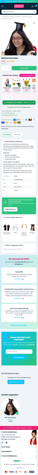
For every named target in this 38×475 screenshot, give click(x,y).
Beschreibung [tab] (6, 134)
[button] (9, 68)
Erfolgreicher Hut (6, 18)
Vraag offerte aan (10, 209)
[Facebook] (6, 442)
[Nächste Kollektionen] (4, 237)
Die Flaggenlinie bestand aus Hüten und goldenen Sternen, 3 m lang (16, 88)
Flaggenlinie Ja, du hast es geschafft (26, 88)
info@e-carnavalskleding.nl (13, 437)
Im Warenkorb (24, 68)
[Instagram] (2, 442)
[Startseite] (2, 16)
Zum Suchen (35, 12)
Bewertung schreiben (16, 382)
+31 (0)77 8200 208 (9, 434)
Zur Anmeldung (19, 357)
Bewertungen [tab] (17, 134)
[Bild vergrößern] (34, 22)
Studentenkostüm (27, 16)
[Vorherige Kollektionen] (4, 220)
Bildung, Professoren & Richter (12, 16)
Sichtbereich (2, 6)
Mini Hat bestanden (10, 417)
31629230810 (11, 439)
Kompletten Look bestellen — (20, 102)
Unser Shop (4, 128)
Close (19, 447)
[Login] (32, 6)
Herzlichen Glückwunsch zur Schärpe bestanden (7, 88)
